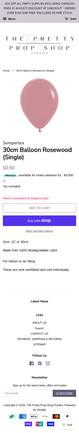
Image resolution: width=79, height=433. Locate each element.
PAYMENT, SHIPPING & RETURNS (39, 339)
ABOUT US (39, 322)
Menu (11, 19)
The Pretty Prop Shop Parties (45, 405)
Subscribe (64, 393)
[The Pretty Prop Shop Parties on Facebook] (31, 364)
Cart (73, 19)
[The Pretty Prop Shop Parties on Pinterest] (40, 364)
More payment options (39, 231)
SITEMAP (39, 344)
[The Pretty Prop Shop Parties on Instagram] (48, 364)
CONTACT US (39, 333)
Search (39, 328)
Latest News (39, 301)
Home (6, 70)
